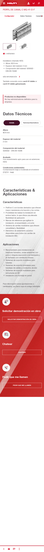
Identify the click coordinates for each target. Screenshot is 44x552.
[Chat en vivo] (14, 549)
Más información (10, 76)
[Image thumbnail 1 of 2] (9, 46)
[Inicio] (12, 3)
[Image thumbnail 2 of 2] (23, 46)
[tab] (9, 16)
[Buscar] (38, 3)
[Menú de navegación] (4, 3)
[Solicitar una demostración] (8, 549)
